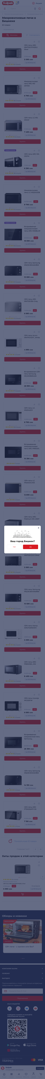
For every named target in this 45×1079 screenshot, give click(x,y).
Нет (14, 547)
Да (31, 547)
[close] (38, 527)
